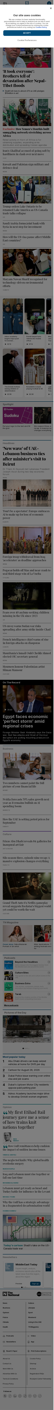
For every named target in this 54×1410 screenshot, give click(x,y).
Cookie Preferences (27, 40)
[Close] (51, 8)
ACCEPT (27, 33)
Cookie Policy (41, 27)
